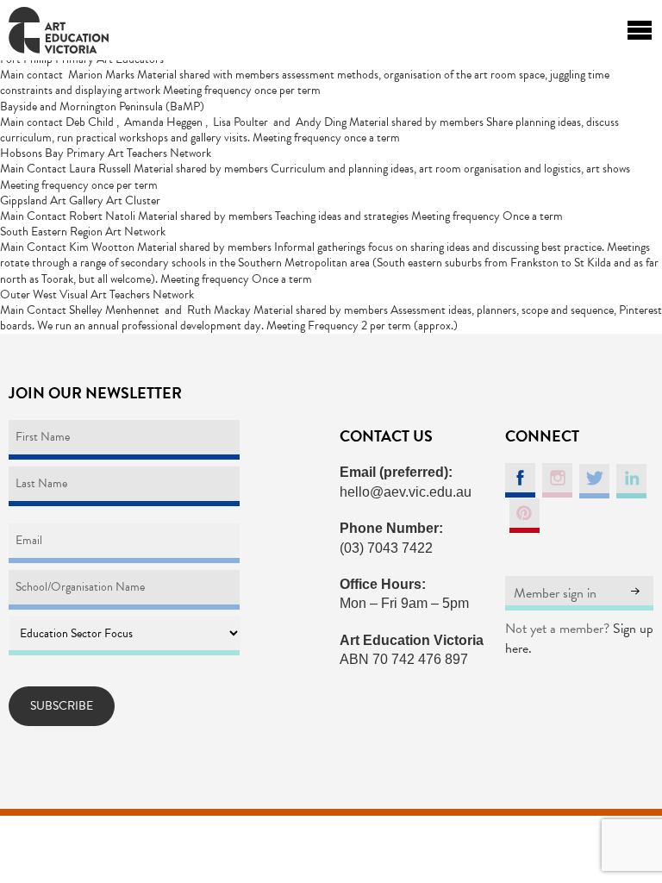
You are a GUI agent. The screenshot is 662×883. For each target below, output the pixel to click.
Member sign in (555, 593)
